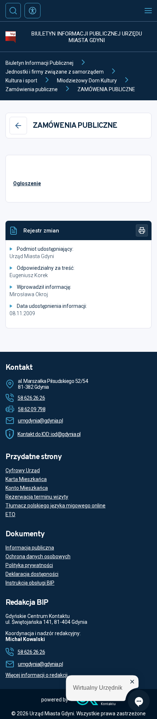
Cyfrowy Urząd (22, 470)
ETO (10, 514)
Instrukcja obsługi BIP (29, 583)
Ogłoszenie (27, 183)
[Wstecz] (18, 125)
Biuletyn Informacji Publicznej (39, 63)
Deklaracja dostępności (31, 574)
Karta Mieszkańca (26, 479)
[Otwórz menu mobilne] (148, 10)
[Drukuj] (142, 230)
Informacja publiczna (29, 548)
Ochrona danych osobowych (37, 556)
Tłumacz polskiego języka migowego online (55, 505)
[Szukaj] (13, 10)
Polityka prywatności (29, 565)
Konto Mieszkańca (26, 488)
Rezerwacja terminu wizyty (36, 497)
